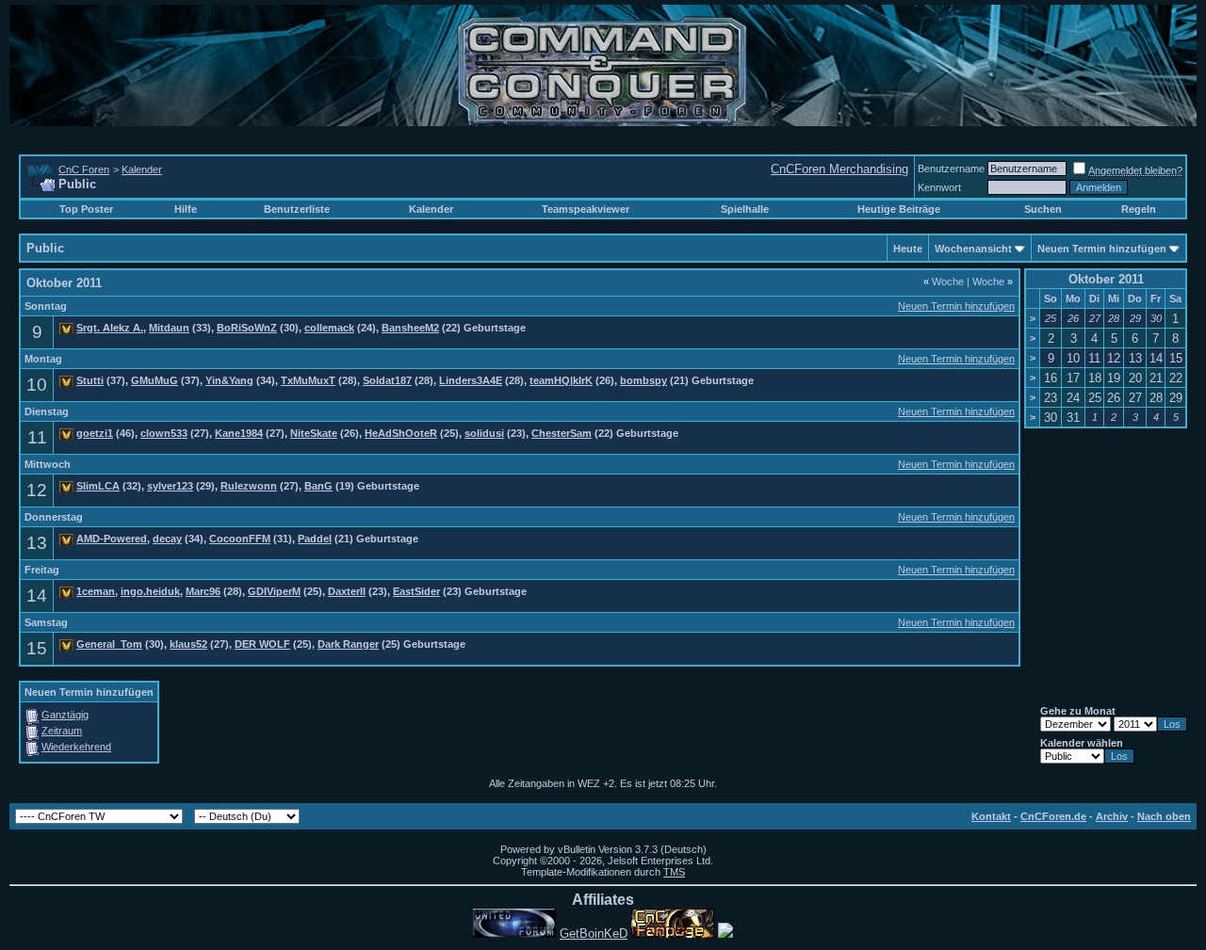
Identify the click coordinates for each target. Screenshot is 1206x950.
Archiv (1112, 816)
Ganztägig (65, 714)
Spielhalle (745, 209)
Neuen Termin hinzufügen (1101, 248)
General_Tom (109, 644)
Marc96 (203, 591)
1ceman (95, 591)
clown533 (163, 433)
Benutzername (951, 168)
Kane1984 (239, 433)
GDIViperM (274, 591)
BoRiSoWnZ (247, 327)
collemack (329, 327)
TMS (674, 872)
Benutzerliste (297, 209)
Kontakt (991, 816)
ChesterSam (561, 433)
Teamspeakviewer (585, 209)
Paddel (315, 538)
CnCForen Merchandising (839, 169)
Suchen (1043, 209)
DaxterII (347, 591)
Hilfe (185, 209)
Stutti (90, 380)
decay (167, 538)
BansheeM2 (410, 327)
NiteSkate (313, 433)
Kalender (142, 169)
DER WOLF (262, 644)
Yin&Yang (229, 380)
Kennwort (939, 187)
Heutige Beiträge (898, 209)
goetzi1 (94, 433)
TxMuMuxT (308, 380)
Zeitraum (61, 730)
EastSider (416, 591)
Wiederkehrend (76, 746)
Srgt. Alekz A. (109, 327)
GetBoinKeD (593, 933)
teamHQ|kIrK (561, 380)
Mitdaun (169, 327)
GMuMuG (154, 380)
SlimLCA (98, 485)
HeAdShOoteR (401, 433)
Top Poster (86, 209)
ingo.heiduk (150, 591)
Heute (907, 248)
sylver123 (170, 485)
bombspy (643, 380)
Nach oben (1164, 816)
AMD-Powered (111, 538)
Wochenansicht (973, 248)
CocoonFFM (239, 538)
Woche (943, 281)
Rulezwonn (248, 485)
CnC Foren (83, 169)
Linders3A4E (470, 380)
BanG (318, 485)
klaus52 (188, 644)
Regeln (1138, 209)
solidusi (484, 433)
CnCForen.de (1053, 816)
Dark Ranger (348, 644)
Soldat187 (387, 380)
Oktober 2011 (1106, 279)
